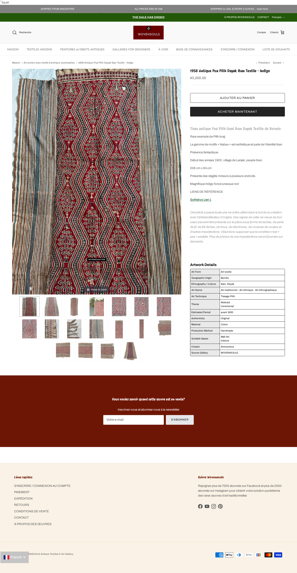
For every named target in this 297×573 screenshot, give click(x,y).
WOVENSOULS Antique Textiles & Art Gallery (48, 554)
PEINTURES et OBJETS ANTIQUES (82, 49)
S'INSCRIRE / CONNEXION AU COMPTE (42, 485)
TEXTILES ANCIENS (39, 49)
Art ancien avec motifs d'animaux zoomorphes (49, 62)
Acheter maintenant (237, 111)
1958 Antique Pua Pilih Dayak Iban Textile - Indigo (105, 62)
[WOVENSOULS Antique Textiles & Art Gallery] (148, 32)
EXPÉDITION (23, 498)
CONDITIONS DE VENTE (31, 511)
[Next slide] (177, 180)
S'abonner (180, 419)
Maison (16, 62)
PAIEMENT (21, 492)
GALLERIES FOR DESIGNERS (131, 49)
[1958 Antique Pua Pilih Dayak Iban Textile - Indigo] (29, 307)
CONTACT (263, 17)
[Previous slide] (16, 180)
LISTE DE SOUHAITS (276, 49)
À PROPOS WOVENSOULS (239, 17)
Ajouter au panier (237, 97)
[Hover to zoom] (96, 181)
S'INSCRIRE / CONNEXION (238, 49)
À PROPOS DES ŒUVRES (33, 524)
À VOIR (163, 49)
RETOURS (21, 504)
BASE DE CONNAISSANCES (194, 49)
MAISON (13, 49)
